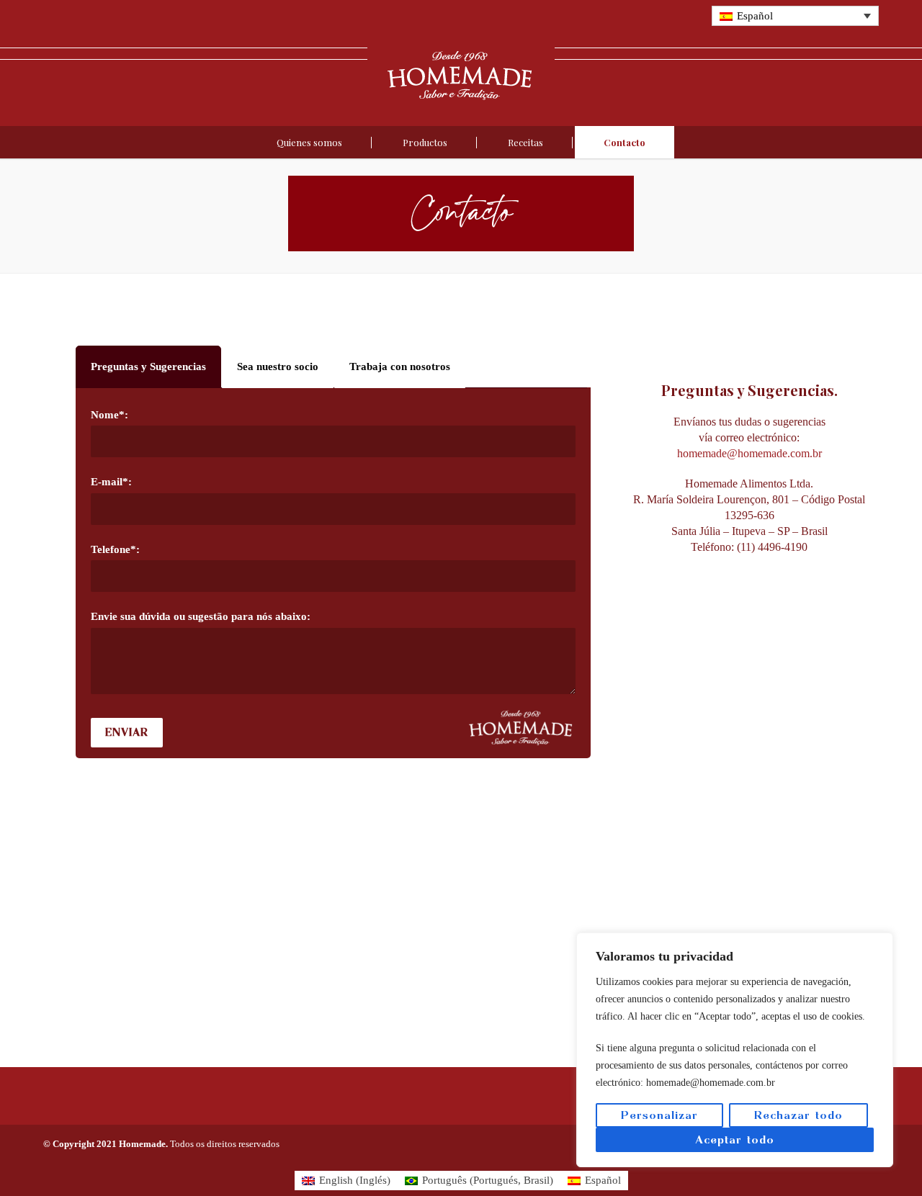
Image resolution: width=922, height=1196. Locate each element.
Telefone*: (115, 549)
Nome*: (109, 415)
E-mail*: (111, 481)
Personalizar (659, 1115)
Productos (425, 142)
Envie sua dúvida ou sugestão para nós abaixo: (200, 616)
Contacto (624, 142)
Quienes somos (309, 142)
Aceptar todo (734, 1139)
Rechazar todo (798, 1115)
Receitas (525, 142)
